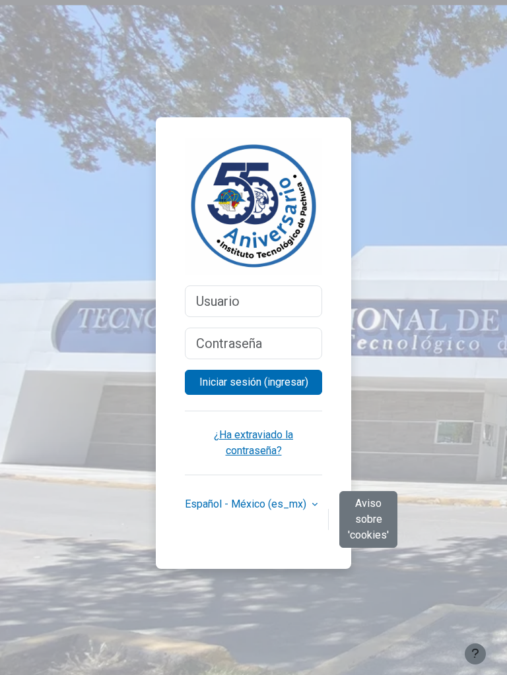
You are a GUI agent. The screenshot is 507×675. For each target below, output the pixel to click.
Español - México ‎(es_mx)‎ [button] (247, 504)
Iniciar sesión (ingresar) (253, 382)
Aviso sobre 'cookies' (368, 519)
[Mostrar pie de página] (475, 653)
